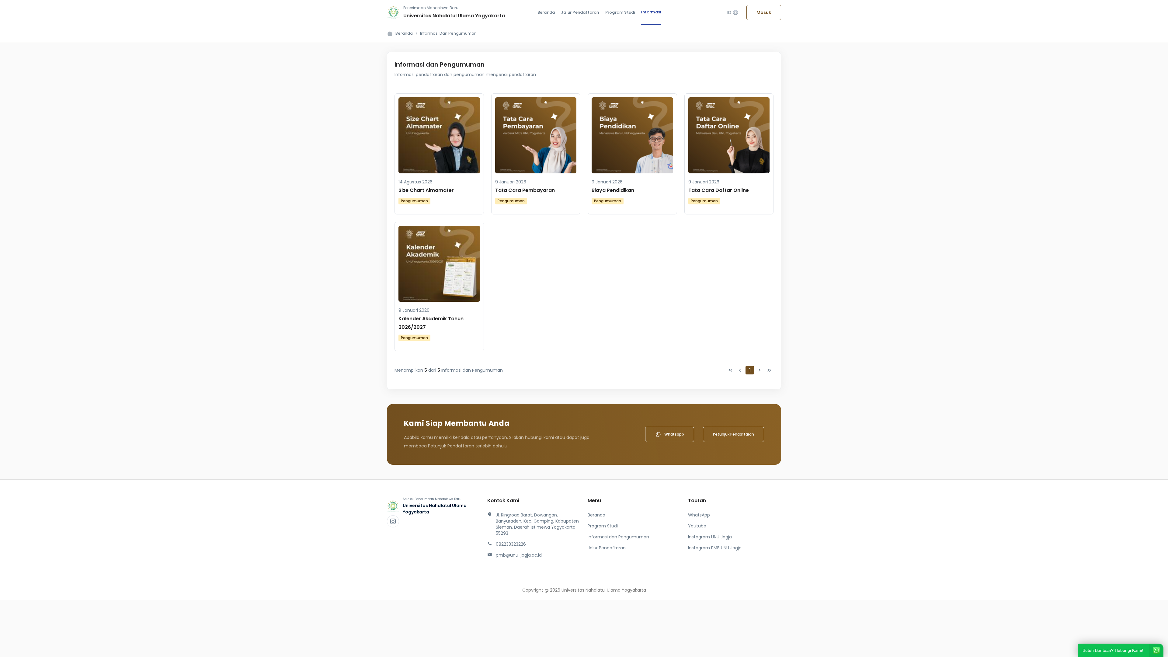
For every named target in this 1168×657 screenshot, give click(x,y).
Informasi (651, 12)
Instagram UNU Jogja (710, 537)
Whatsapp (674, 434)
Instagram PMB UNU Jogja (715, 548)
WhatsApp (699, 515)
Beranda (546, 12)
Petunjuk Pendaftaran (733, 434)
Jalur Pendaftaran (580, 12)
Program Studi (620, 12)
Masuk (763, 12)
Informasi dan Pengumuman (618, 537)
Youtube (697, 526)
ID (733, 12)
